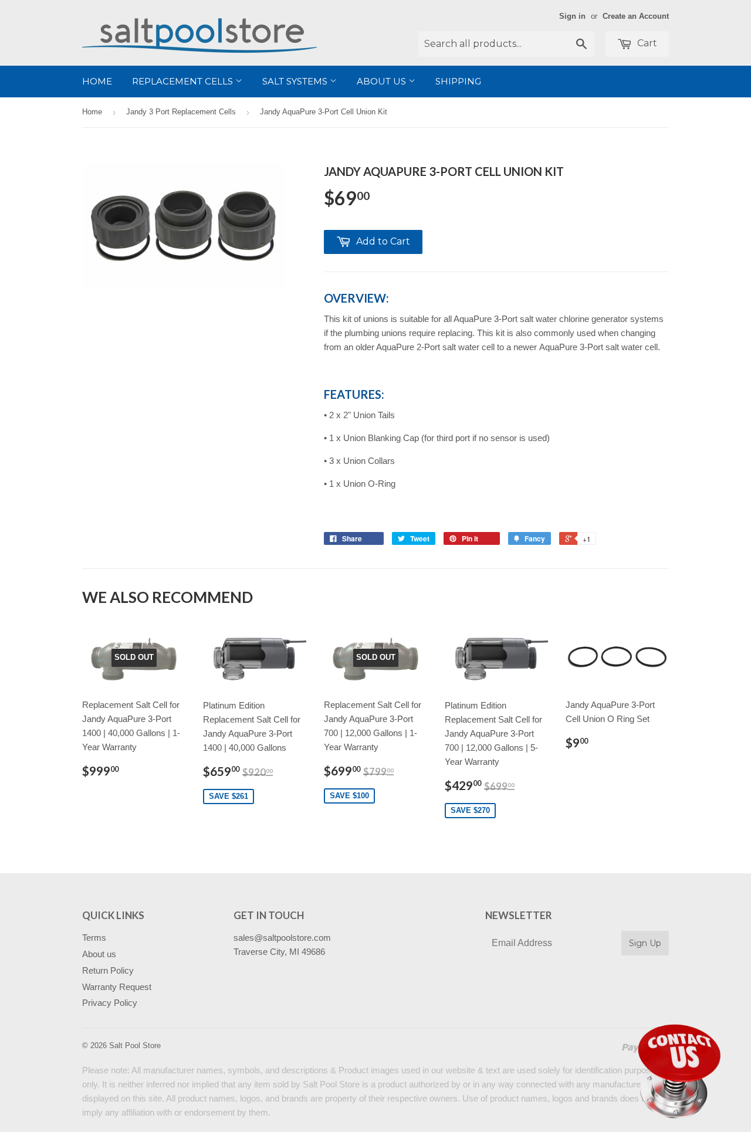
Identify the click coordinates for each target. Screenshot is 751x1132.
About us (382, 81)
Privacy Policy (109, 1003)
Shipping (458, 81)
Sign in (572, 16)
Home (97, 81)
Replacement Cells (183, 81)
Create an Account (636, 16)
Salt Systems (296, 81)
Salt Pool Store (135, 1045)
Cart (646, 43)
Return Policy (108, 970)
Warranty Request (116, 987)
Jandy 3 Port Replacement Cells (181, 111)
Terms (94, 938)
